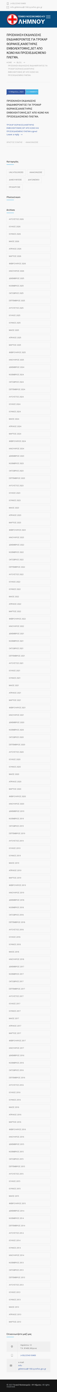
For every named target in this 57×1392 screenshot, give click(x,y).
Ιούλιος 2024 (14, 404)
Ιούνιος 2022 (15, 589)
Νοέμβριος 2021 (16, 641)
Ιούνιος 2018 (15, 944)
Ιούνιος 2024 (15, 411)
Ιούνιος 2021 (15, 678)
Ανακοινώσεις (32, 142)
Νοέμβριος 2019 (16, 818)
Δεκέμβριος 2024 (16, 367)
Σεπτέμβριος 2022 (17, 567)
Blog (19, 62)
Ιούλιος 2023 (14, 493)
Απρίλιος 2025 (15, 337)
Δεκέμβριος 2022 (16, 545)
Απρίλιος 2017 (15, 1026)
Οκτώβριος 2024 (16, 382)
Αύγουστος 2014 (16, 1233)
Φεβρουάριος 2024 (17, 441)
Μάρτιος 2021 (15, 700)
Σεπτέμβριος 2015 (17, 1166)
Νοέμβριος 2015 (16, 1151)
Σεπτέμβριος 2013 (17, 1277)
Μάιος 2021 (14, 685)
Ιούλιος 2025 (14, 315)
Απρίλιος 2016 (15, 1114)
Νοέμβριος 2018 (16, 907)
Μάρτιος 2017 (15, 1033)
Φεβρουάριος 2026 (17, 263)
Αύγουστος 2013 (16, 1285)
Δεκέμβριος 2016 (16, 1055)
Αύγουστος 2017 (16, 996)
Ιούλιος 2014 (14, 1240)
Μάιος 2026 (14, 241)
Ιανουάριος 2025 (16, 360)
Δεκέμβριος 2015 (16, 1144)
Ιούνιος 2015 (15, 1188)
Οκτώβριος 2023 (16, 471)
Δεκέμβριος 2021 (16, 633)
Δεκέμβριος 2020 (16, 722)
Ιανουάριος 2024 (16, 448)
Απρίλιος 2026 (15, 249)
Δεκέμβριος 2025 (16, 278)
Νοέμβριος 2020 (16, 730)
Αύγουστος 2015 (16, 1174)
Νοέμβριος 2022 (16, 552)
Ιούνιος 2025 (15, 323)
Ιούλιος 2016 (14, 1092)
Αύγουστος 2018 (16, 929)
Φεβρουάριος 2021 (17, 707)
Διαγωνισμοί (33, 179)
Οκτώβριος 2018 (16, 915)
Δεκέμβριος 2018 (16, 900)
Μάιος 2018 (14, 952)
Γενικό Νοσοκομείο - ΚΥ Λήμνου (27, 1384)
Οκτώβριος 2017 (16, 981)
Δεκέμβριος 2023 (16, 456)
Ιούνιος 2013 (15, 1299)
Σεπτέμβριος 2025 (17, 300)
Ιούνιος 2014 (15, 1248)
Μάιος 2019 (14, 863)
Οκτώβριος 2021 (16, 648)
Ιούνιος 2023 (15, 500)
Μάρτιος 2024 (15, 434)
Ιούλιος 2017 (14, 1003)
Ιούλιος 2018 (14, 937)
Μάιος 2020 (14, 774)
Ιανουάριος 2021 (16, 715)
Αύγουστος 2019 (16, 841)
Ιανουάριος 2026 (16, 271)
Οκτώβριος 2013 (16, 1270)
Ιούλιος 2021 (14, 670)
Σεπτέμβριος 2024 (17, 389)
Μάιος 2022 (14, 596)
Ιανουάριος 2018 (16, 959)
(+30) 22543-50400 (18, 3)
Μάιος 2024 (14, 419)
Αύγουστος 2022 (16, 574)
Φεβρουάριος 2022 (17, 619)
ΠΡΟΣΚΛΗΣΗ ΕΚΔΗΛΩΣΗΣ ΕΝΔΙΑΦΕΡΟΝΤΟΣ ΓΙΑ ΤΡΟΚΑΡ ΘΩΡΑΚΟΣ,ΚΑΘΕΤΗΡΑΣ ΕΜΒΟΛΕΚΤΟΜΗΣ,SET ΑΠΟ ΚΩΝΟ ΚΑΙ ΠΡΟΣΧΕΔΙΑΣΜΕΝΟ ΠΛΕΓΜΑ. (28, 108)
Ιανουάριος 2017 (16, 1048)
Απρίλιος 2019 (15, 870)
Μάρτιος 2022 (15, 611)
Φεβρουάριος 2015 (17, 1203)
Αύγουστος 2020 (16, 752)
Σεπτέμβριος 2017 (17, 989)
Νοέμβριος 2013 (16, 1262)
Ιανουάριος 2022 (16, 626)
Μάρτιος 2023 (15, 522)
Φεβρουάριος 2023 (17, 530)
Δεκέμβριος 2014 (16, 1211)
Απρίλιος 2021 (15, 693)
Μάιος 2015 (14, 1196)
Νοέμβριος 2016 (16, 1063)
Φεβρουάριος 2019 (17, 885)
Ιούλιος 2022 (14, 582)
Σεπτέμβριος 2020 (17, 744)
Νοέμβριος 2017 (16, 974)
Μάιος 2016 (14, 1107)
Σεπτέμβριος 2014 (17, 1225)
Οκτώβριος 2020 (16, 737)
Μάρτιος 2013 (15, 1322)
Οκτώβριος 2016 (16, 1070)
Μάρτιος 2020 (15, 789)
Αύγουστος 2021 (16, 663)
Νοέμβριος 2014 (16, 1218)
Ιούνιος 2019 (15, 855)
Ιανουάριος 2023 (16, 537)
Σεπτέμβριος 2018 (17, 922)
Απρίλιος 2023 (15, 515)
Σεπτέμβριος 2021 (17, 656)
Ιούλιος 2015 (14, 1181)
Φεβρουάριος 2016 (17, 1129)
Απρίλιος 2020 (15, 781)
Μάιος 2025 (14, 330)
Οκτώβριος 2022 (16, 559)
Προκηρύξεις (14, 187)
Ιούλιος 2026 (14, 226)
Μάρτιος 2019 (15, 878)
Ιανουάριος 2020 (16, 804)
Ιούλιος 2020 (14, 759)
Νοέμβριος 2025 (16, 286)
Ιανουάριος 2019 (16, 892)
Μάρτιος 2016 (15, 1122)
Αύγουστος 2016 (16, 1085)
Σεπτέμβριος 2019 (17, 833)
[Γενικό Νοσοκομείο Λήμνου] (26, 19)
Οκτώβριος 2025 (16, 293)
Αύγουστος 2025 (16, 308)
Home (9, 62)
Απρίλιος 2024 (15, 426)
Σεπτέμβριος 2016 (17, 1077)
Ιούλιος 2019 (14, 848)
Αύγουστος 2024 (16, 397)
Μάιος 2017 (14, 1018)
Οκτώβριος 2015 (16, 1159)
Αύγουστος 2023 (16, 485)
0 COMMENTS (32, 92)
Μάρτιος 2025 (15, 345)
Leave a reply (13, 134)
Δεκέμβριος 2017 (16, 966)
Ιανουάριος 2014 (16, 1255)
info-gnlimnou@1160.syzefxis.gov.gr (26, 7)
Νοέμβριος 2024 (16, 374)
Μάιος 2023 (14, 508)
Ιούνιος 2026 (15, 234)
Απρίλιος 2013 (15, 1314)
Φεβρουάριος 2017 (17, 1040)
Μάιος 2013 (14, 1307)
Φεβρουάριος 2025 (17, 352)
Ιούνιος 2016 (15, 1100)
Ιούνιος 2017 (15, 1011)
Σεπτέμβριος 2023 (17, 478)
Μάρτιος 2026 (15, 256)
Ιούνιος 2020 (15, 767)
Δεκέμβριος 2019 (16, 811)
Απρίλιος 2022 (15, 604)
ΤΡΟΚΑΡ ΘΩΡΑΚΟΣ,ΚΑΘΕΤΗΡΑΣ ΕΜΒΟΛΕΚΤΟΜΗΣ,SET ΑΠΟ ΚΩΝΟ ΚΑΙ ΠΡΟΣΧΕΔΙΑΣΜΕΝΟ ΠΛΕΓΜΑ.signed (23, 128)
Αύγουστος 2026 (16, 219)
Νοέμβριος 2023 (16, 463)
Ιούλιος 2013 (14, 1292)
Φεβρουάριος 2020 (17, 796)
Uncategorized (16, 172)
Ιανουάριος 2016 (16, 1137)
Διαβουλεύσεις (15, 179)
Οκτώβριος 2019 (16, 826)
